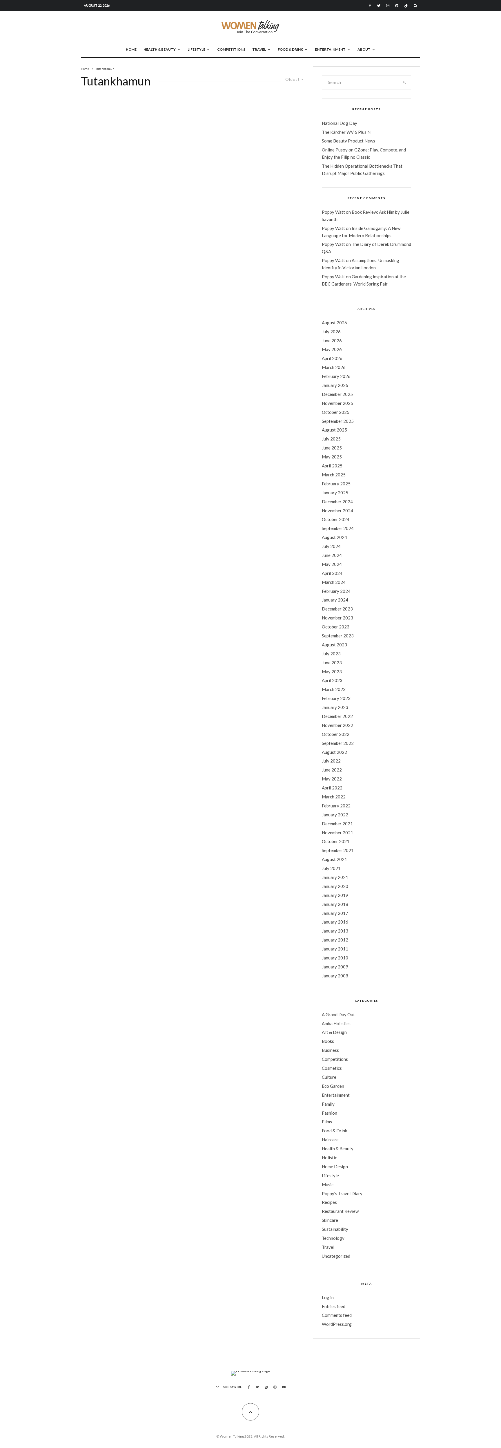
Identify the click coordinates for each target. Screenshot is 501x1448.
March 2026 (334, 367)
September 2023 (338, 635)
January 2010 (335, 957)
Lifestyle (196, 49)
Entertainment (330, 49)
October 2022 (335, 734)
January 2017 (335, 913)
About (364, 49)
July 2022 (331, 760)
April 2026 (332, 358)
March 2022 (334, 796)
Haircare (330, 1139)
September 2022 (338, 743)
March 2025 (334, 474)
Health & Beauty (160, 49)
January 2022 (335, 814)
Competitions (231, 49)
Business (330, 1050)
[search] (405, 82)
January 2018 (335, 904)
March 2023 (334, 689)
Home (131, 49)
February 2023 (336, 698)
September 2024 (338, 528)
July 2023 (331, 653)
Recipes (329, 1202)
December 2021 (337, 823)
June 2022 (332, 769)
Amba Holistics (336, 1023)
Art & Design (334, 1032)
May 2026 (332, 349)
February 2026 (336, 376)
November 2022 (337, 725)
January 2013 (335, 930)
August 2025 (334, 429)
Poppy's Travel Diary (342, 1193)
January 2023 (335, 707)
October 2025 (335, 412)
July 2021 (331, 868)
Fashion (329, 1113)
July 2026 (331, 331)
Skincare (330, 1220)
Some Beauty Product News (348, 140)
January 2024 (335, 599)
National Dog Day (339, 123)
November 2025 (337, 403)
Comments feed (337, 1315)
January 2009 (335, 966)
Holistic (329, 1157)
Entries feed (333, 1306)
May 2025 (332, 456)
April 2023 (332, 680)
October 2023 (335, 626)
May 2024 (332, 564)
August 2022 (334, 752)
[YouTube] (283, 1387)
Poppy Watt (333, 212)
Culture (329, 1077)
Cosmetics (332, 1068)
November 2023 (337, 617)
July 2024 (331, 546)
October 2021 (335, 841)
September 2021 (338, 850)
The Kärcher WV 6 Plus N (346, 132)
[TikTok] (406, 5)
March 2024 (334, 582)
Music (327, 1184)
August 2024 (334, 537)
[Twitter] (378, 5)
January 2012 (335, 939)
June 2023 (332, 662)
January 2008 (335, 975)
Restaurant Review (340, 1211)
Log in (328, 1297)
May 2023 (332, 671)
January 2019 (335, 895)
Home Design (335, 1166)
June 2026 (332, 340)
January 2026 (335, 385)
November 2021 (337, 832)
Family (328, 1104)
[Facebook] (370, 5)
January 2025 (335, 492)
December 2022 (337, 716)
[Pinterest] (396, 5)
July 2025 (331, 438)
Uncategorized (336, 1256)
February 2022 (336, 805)
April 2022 (332, 787)
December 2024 (337, 501)
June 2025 (332, 447)
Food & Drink (290, 49)
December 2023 (337, 608)
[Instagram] (387, 5)
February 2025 (336, 483)
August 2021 (334, 859)
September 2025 (338, 421)
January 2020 (335, 886)
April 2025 (332, 465)
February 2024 (336, 591)
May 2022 (332, 778)
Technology (333, 1238)
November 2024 (337, 510)
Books (328, 1041)
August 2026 (334, 322)
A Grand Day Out (338, 1014)
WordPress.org (337, 1324)
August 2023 (334, 644)
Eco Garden (333, 1086)
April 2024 (332, 573)
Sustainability (335, 1229)
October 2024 (335, 519)
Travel (259, 49)
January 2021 (335, 877)
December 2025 (337, 394)
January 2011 (335, 948)
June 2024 (332, 555)
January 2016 (335, 921)
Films (327, 1121)
